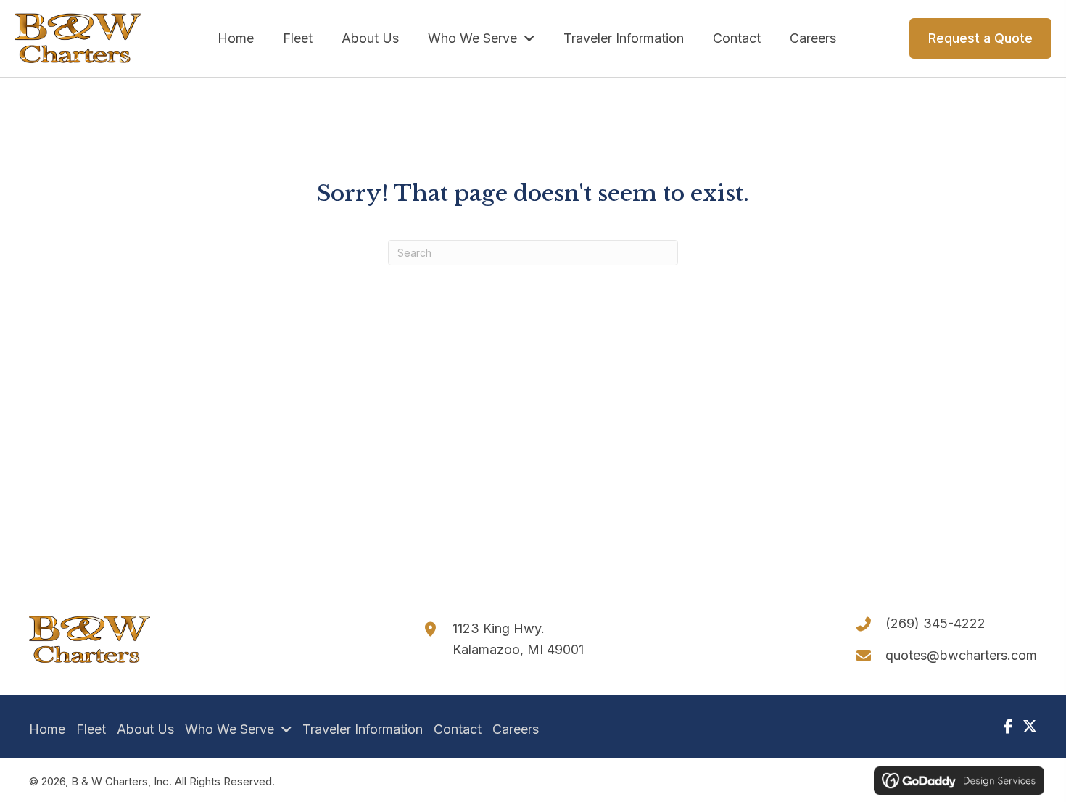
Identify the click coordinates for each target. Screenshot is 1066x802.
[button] (1008, 726)
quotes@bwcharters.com (961, 655)
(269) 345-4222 (935, 623)
